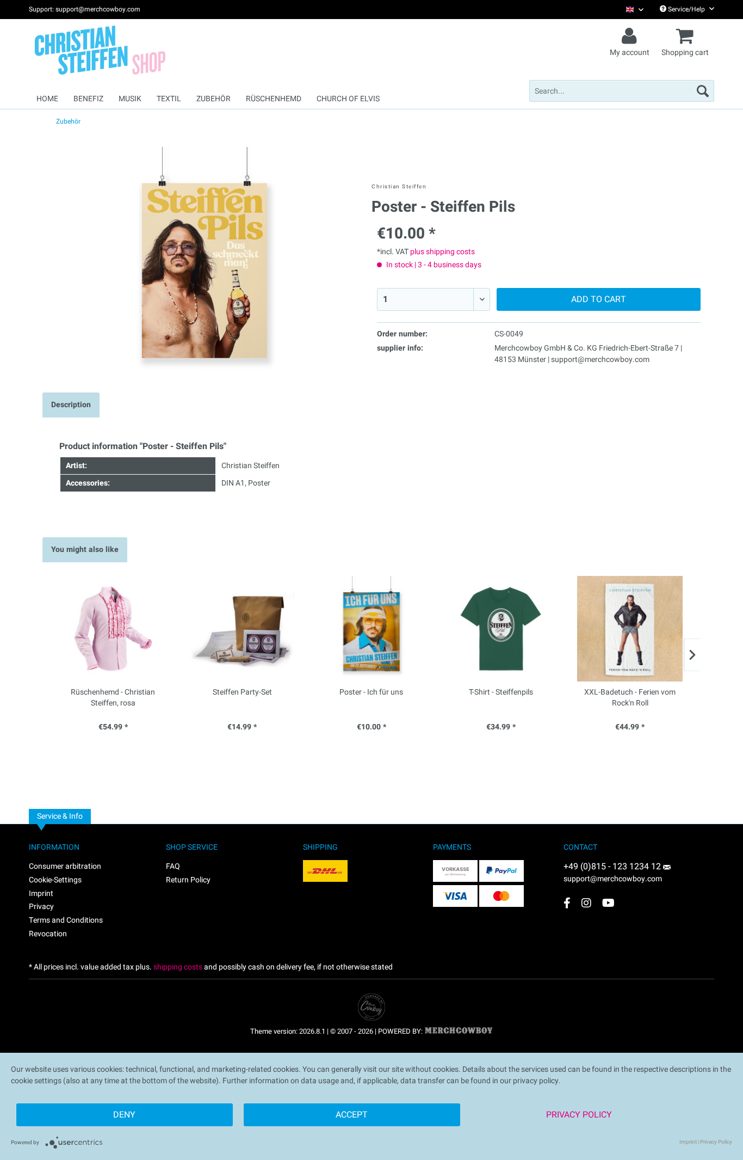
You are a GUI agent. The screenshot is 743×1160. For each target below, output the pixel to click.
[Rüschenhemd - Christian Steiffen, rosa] (113, 629)
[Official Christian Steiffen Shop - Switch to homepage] (124, 50)
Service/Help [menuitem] (686, 9)
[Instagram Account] (586, 903)
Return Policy (188, 880)
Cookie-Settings (55, 880)
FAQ (173, 866)
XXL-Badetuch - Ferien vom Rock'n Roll (630, 698)
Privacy (41, 906)
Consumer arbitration (65, 866)
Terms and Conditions (66, 920)
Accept (352, 1114)
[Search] (702, 91)
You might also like (85, 549)
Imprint (41, 893)
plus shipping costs (442, 251)
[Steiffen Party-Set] (242, 629)
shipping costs (177, 967)
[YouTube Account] (608, 903)
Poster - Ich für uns (371, 692)
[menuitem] (631, 9)
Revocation (48, 934)
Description (71, 404)
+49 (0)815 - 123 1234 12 (613, 866)
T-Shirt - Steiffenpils (501, 692)
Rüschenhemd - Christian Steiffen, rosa (113, 698)
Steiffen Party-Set (242, 692)
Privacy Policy (579, 1114)
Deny (124, 1114)
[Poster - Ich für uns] (371, 629)
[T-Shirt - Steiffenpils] (501, 629)
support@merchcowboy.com (613, 879)
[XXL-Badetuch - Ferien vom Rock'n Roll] (629, 629)
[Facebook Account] (567, 903)
